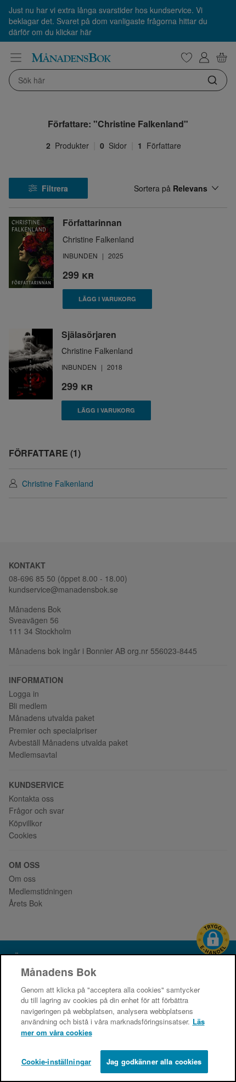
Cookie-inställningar (56, 1061)
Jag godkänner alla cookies (153, 1061)
